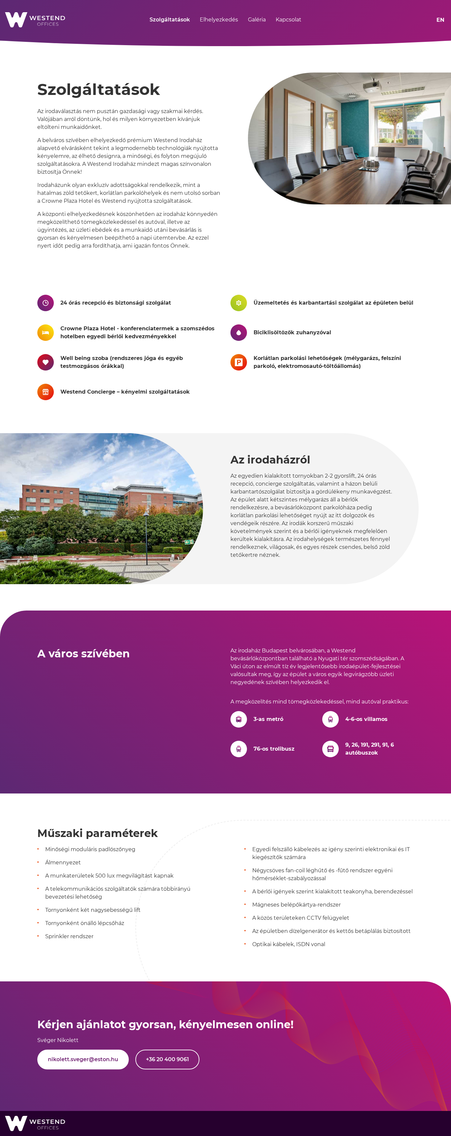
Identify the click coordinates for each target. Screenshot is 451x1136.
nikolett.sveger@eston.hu (83, 1059)
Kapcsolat (288, 19)
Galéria (257, 19)
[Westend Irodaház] (28, 20)
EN (440, 20)
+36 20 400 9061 (167, 1059)
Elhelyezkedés (219, 19)
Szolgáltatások (170, 19)
